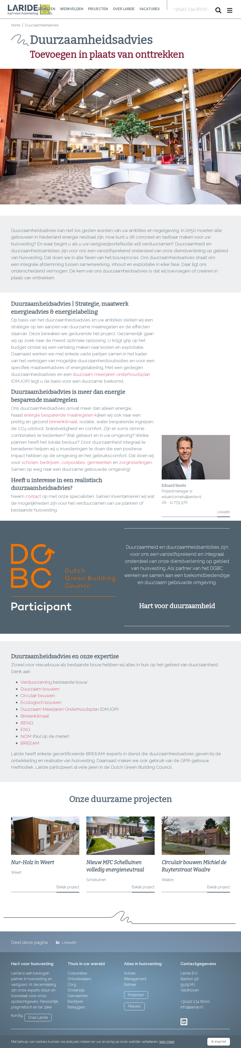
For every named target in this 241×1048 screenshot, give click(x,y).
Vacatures (149, 9)
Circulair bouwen (37, 695)
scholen (30, 462)
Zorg (72, 984)
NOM (26, 736)
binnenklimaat (63, 421)
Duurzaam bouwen (39, 688)
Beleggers (76, 1007)
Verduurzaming (36, 682)
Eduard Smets (174, 485)
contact (33, 496)
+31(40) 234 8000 (190, 9)
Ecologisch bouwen (40, 702)
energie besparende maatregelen (58, 415)
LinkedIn (223, 512)
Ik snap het (218, 1041)
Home (15, 25)
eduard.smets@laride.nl (181, 497)
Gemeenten (78, 996)
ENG (25, 729)
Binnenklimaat (34, 716)
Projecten (98, 9)
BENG (26, 722)
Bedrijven (75, 1001)
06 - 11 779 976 (175, 502)
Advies (130, 973)
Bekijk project (67, 887)
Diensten (46, 9)
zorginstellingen (135, 462)
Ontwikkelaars (79, 979)
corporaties (73, 462)
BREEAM (29, 743)
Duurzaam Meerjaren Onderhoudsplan (59, 709)
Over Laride (124, 9)
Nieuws (134, 1006)
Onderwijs (76, 990)
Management (135, 979)
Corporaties (77, 973)
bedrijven (49, 462)
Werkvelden (71, 9)
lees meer (166, 1042)
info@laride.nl (192, 1007)
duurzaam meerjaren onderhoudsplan (111, 374)
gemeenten (100, 462)
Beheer (130, 984)
